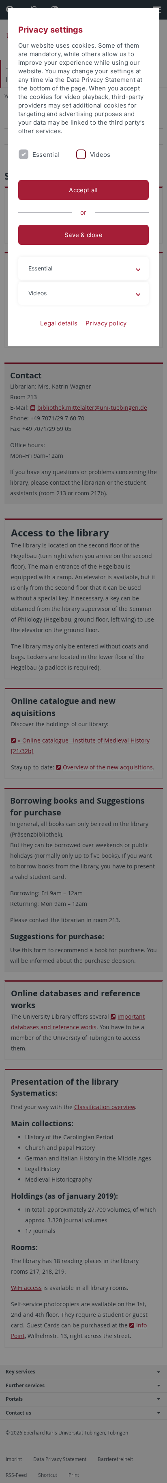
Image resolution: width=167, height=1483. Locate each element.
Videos (100, 154)
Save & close (83, 235)
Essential (45, 154)
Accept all (83, 190)
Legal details (58, 323)
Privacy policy (106, 323)
